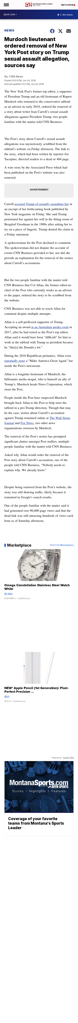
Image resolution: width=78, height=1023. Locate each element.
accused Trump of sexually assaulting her (42, 204)
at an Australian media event (50, 327)
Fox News (27, 423)
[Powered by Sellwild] (68, 758)
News (9, 30)
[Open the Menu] (6, 5)
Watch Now (67, 5)
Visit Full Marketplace (62, 545)
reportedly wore (14, 360)
